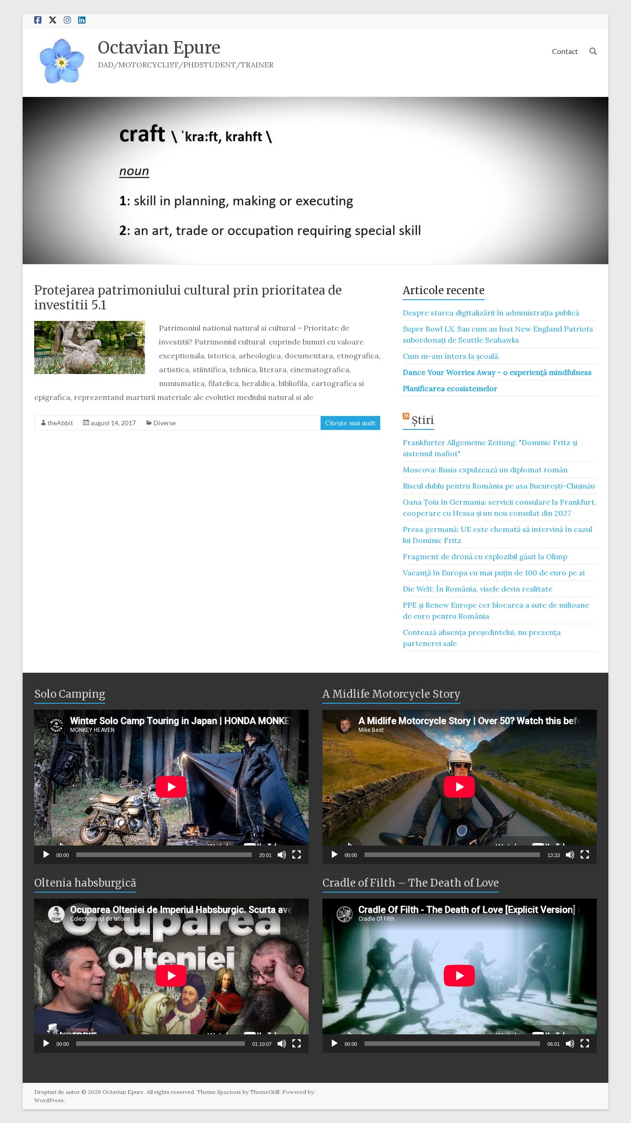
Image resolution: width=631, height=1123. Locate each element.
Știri (423, 420)
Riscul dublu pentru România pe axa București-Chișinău (499, 485)
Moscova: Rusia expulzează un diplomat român (485, 469)
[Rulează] (46, 854)
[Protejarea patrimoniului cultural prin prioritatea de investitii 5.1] (89, 325)
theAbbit (60, 423)
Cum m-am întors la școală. (451, 356)
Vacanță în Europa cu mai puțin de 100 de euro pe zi (494, 572)
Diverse (164, 423)
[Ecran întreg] (296, 854)
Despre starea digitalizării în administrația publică (491, 312)
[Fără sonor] (281, 854)
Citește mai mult (350, 423)
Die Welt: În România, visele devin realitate (477, 588)
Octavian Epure (159, 47)
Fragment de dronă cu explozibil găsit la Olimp (485, 556)
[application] (171, 787)
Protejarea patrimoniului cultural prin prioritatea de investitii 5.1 (188, 298)
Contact (565, 51)
